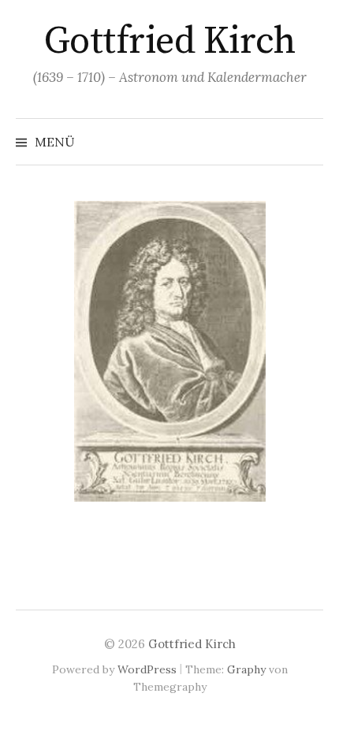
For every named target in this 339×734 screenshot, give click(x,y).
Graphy (246, 669)
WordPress (147, 669)
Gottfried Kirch (170, 41)
